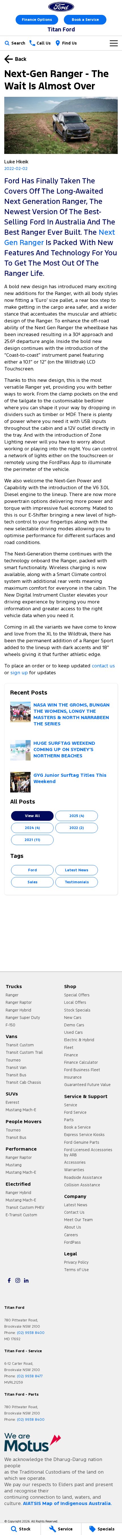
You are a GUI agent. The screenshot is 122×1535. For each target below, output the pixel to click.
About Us (72, 1227)
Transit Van (16, 1067)
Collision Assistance (82, 1184)
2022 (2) (77, 828)
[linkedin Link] (26, 1280)
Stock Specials (77, 1010)
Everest (12, 1102)
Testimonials (77, 882)
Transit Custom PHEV (25, 1207)
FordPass (72, 1242)
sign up (19, 672)
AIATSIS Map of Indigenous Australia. (67, 1503)
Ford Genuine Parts (81, 1142)
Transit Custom (20, 1045)
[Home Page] (61, 6)
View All (32, 816)
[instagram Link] (17, 1280)
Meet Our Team (78, 1219)
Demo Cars (74, 1025)
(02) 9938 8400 (31, 1333)
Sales (32, 882)
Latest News (76, 870)
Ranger (12, 995)
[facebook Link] (9, 1280)
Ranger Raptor (19, 1002)
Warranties (74, 1169)
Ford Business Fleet (82, 1069)
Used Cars (73, 1032)
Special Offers (77, 995)
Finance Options (37, 19)
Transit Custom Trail (24, 1052)
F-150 (10, 1025)
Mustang (14, 1164)
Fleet (68, 1047)
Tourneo (13, 1060)
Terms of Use (76, 1269)
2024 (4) (32, 828)
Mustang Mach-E (21, 1109)
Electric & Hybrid (79, 1039)
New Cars (72, 1017)
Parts (69, 1119)
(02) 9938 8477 (30, 1376)
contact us (103, 666)
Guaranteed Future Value (87, 1084)
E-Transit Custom (21, 1214)
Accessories (75, 1162)
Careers (71, 1234)
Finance (71, 1055)
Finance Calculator (81, 1062)
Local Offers (75, 1002)
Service (70, 1104)
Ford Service (75, 1112)
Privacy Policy (76, 1262)
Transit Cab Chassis (23, 1082)
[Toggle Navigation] (114, 43)
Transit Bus (16, 1074)
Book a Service (85, 19)
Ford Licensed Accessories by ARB (88, 1152)
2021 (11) (32, 840)
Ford (32, 870)
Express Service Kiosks (84, 1134)
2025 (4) (77, 816)
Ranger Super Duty (23, 1017)
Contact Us (74, 1212)
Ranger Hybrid (18, 1010)
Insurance (73, 1077)
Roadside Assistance (83, 1177)
